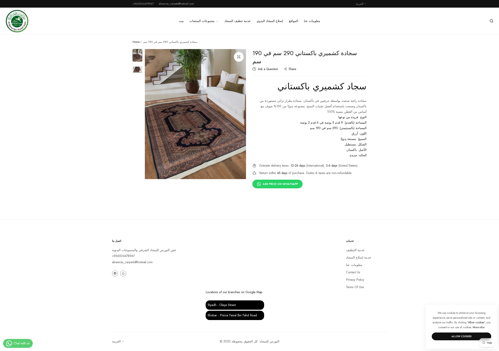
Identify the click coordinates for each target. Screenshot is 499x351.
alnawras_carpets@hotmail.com (132, 262)
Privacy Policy (355, 279)
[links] (115, 273)
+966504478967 (123, 256)
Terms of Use (355, 287)
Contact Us (353, 272)
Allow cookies (461, 336)
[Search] (491, 21)
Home (136, 42)
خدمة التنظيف (355, 250)
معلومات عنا (354, 265)
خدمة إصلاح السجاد (358, 257)
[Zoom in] (239, 57)
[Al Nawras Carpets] (17, 21)
